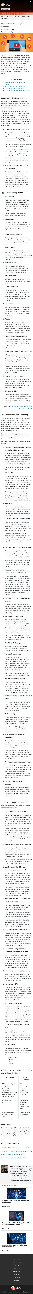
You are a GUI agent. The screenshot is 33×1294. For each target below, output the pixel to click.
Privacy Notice (16, 1259)
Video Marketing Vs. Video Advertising (17, 90)
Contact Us (16, 1280)
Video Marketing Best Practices (15, 88)
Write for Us (16, 1265)
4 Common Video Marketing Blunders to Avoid (16, 1151)
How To (17, 16)
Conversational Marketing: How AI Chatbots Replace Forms (15, 1223)
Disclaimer (16, 1274)
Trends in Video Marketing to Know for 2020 (15, 1147)
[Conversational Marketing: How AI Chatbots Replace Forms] (16, 1216)
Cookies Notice (16, 1271)
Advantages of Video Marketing (15, 86)
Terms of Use (16, 1268)
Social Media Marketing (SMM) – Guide (14, 1158)
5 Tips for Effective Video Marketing (13, 1154)
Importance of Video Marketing (15, 82)
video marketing (9, 32)
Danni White (13, 1166)
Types (7, 84)
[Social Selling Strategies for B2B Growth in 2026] (16, 1238)
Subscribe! (5, 9)
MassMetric (26, 1292)
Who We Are (16, 1277)
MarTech (9, 16)
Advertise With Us (16, 1262)
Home (3, 16)
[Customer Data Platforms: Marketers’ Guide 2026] (16, 1193)
